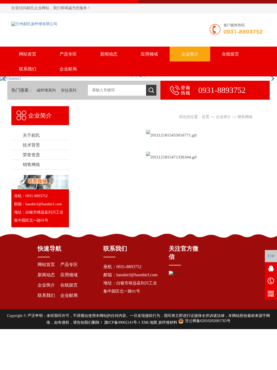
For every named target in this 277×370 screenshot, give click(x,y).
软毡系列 (68, 90)
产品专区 (68, 54)
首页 (205, 117)
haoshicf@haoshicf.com (136, 274)
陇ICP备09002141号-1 (122, 322)
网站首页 (27, 54)
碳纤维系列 (46, 90)
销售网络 (245, 117)
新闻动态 (108, 54)
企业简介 (190, 54)
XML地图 (149, 322)
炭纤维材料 (167, 322)
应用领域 (149, 54)
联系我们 (27, 69)
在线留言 (230, 54)
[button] (270, 79)
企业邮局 (68, 69)
